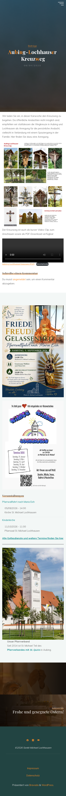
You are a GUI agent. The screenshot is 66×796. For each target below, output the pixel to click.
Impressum (33, 768)
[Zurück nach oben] (53, 783)
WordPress (47, 785)
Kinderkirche (8, 520)
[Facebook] (27, 740)
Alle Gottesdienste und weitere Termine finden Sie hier (32, 538)
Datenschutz (33, 775)
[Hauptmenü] (61, 3)
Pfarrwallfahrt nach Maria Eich (18, 501)
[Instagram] (32, 740)
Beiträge (32, 45)
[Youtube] (38, 740)
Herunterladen (42, 264)
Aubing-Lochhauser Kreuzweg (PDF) (18, 264)
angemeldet (19, 279)
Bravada (34, 785)
